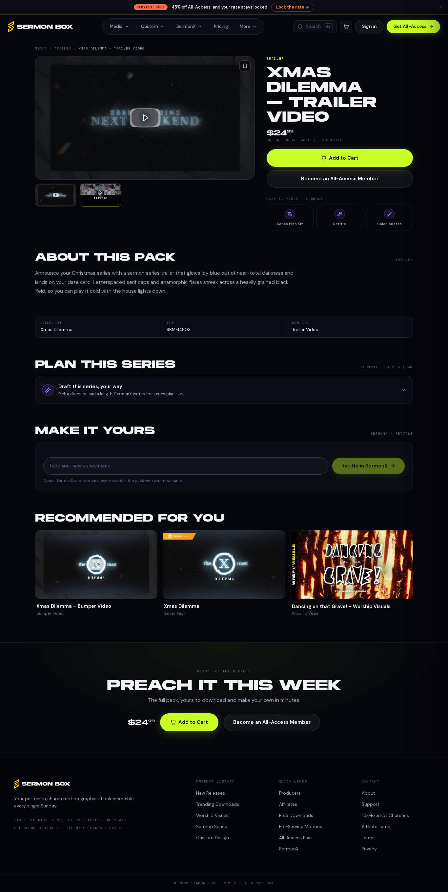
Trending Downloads (217, 804)
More (245, 26)
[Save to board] (245, 65)
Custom (149, 26)
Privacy (369, 849)
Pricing (221, 26)
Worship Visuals (213, 815)
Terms (368, 838)
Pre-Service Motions (300, 826)
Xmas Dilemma (56, 329)
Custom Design (212, 838)
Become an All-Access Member (339, 178)
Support (370, 804)
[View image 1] (55, 195)
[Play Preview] (145, 117)
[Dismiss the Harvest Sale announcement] (440, 7)
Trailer (62, 48)
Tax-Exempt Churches (385, 815)
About (368, 793)
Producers (290, 793)
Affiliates (288, 804)
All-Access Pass (296, 838)
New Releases (210, 793)
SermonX (185, 26)
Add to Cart (343, 158)
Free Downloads (296, 815)
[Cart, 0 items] (346, 26)
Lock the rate (292, 7)
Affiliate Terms (377, 826)
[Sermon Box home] (40, 26)
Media (116, 26)
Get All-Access (409, 26)
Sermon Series (211, 826)
